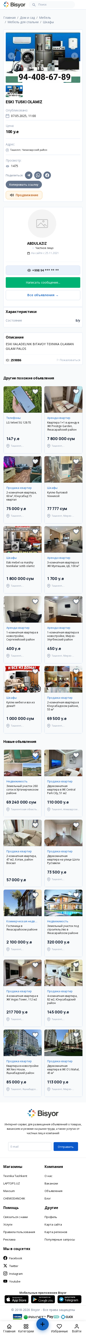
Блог (48, 1198)
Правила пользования (19, 1232)
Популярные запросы (60, 1239)
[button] (35, 391)
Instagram (16, 1274)
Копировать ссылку (23, 184)
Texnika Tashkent (15, 1176)
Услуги (7, 1224)
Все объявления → (43, 295)
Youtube (15, 1281)
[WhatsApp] (38, 175)
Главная (9, 17)
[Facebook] (47, 175)
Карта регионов (56, 1232)
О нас (48, 1176)
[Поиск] (34, 4)
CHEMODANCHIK (14, 1198)
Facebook (15, 1258)
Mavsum (9, 1191)
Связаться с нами (15, 1217)
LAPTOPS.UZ (11, 1183)
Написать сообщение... (43, 282)
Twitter (13, 1266)
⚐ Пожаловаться (68, 360)
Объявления (53, 1191)
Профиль (51, 1217)
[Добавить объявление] (42, 1326)
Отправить (66, 1147)
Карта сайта (53, 1224)
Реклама (9, 1239)
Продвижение (27, 195)
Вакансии (51, 1183)
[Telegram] (28, 175)
